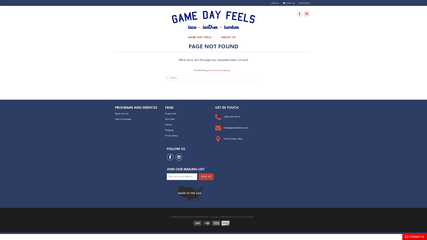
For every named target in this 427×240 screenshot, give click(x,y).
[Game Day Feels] (213, 20)
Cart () (290, 3)
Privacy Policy (171, 136)
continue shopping (220, 70)
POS (227, 217)
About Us (228, 37)
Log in (275, 3)
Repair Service (122, 114)
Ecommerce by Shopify (243, 217)
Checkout (304, 3)
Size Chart (170, 119)
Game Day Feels (199, 37)
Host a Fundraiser (123, 119)
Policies (168, 125)
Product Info (170, 114)
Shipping (169, 130)
